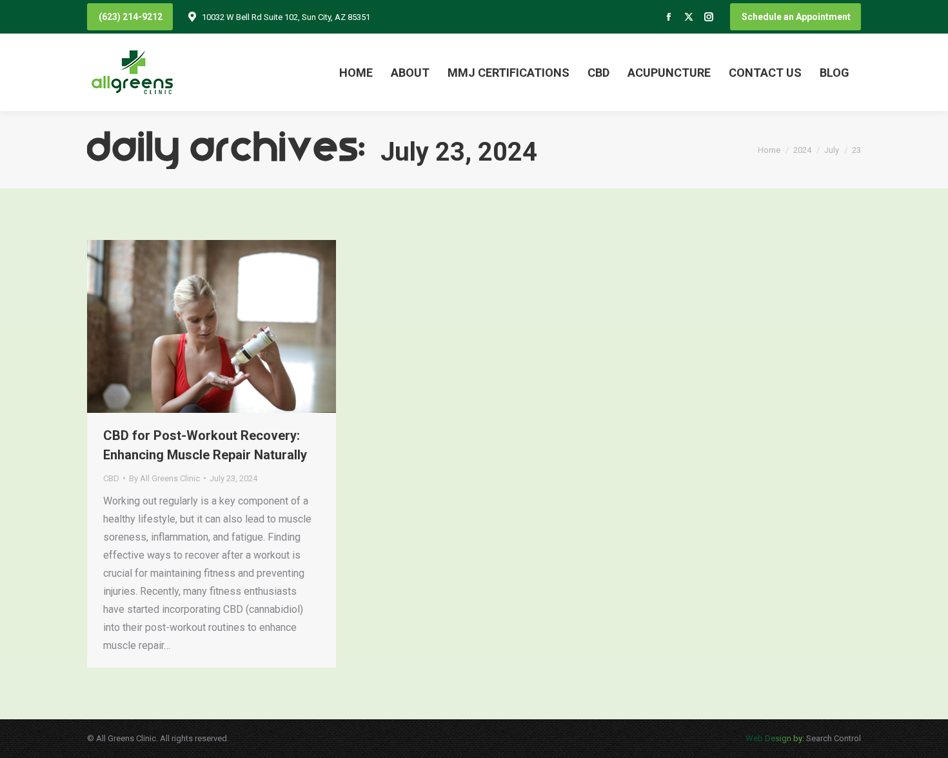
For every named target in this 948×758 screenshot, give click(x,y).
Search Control (832, 738)
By (164, 478)
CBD (111, 478)
